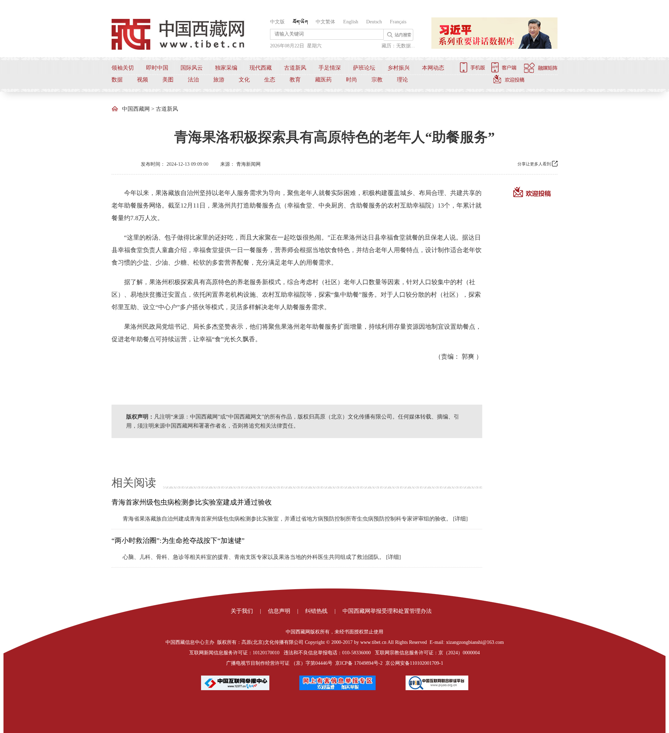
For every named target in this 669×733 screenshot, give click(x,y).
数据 (117, 80)
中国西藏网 (136, 109)
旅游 (218, 80)
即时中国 (157, 68)
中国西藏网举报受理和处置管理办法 (387, 611)
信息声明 (279, 611)
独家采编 (226, 68)
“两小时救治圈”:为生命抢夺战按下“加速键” (178, 540)
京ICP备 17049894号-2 (359, 663)
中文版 (277, 21)
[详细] (460, 519)
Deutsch (374, 21)
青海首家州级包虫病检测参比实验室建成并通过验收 (192, 502)
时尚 (351, 80)
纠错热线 (316, 611)
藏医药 (323, 80)
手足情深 (329, 68)
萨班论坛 (364, 68)
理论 (402, 80)
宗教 (377, 80)
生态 (269, 80)
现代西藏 (260, 68)
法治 (193, 80)
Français (398, 21)
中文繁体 (325, 21)
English (350, 21)
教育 (295, 80)
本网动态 (433, 68)
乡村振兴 (398, 68)
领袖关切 (123, 68)
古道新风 (295, 68)
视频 (142, 80)
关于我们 (242, 611)
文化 (244, 80)
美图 (168, 80)
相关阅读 (134, 482)
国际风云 (191, 68)
